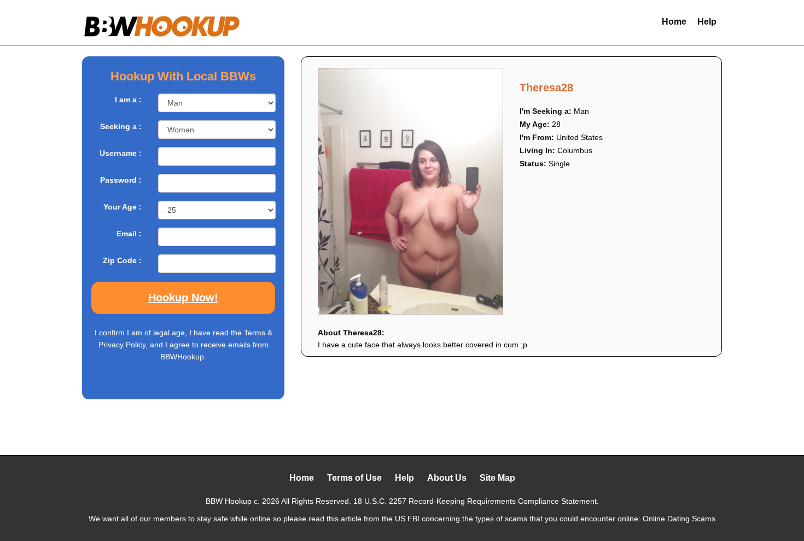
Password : (121, 180)
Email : (129, 233)
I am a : (128, 99)
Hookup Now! (183, 298)
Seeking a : (121, 126)
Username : (121, 153)
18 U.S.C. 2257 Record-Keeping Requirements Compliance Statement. (476, 501)
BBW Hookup (229, 501)
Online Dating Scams (679, 518)
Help (706, 21)
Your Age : (122, 206)
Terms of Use (354, 477)
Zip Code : (122, 260)
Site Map (497, 477)
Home (674, 21)
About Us (447, 477)
